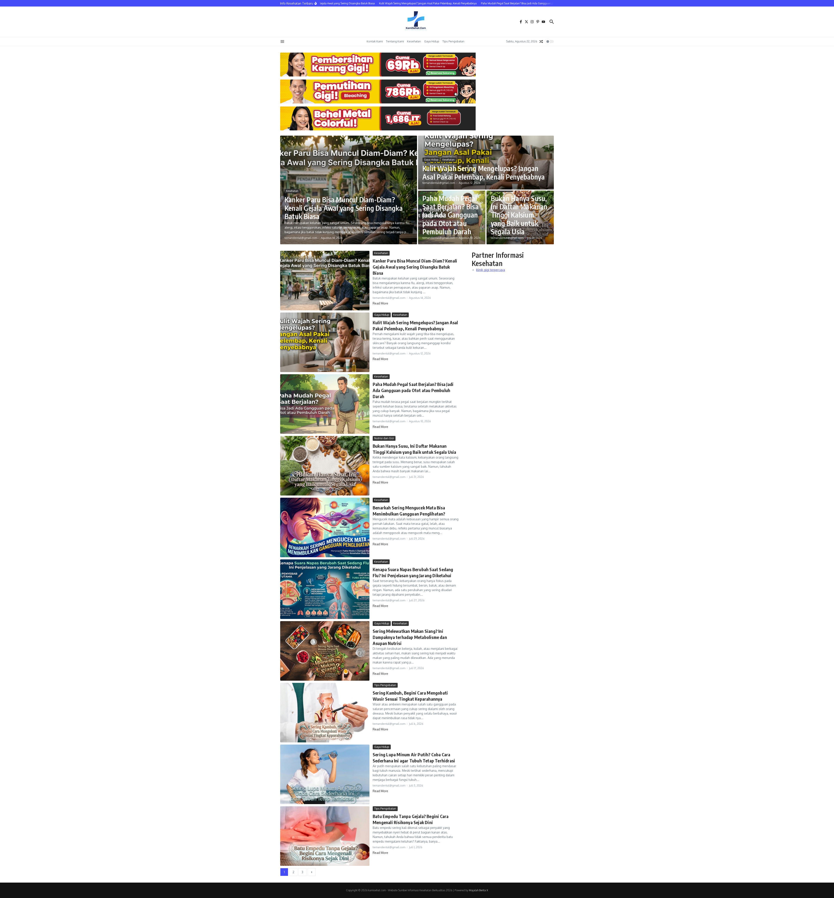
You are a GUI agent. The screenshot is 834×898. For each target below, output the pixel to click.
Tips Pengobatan (453, 41)
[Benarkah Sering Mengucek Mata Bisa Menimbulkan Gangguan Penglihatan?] (324, 527)
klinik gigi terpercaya (490, 270)
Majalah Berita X (478, 890)
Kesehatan (414, 41)
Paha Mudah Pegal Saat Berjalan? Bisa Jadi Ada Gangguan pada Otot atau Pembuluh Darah (450, 215)
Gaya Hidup (431, 41)
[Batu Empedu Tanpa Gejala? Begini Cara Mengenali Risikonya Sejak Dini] (324, 836)
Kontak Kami (375, 41)
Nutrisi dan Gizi (384, 438)
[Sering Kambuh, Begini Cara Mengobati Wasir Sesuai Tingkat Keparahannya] (324, 712)
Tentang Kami (395, 41)
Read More (380, 303)
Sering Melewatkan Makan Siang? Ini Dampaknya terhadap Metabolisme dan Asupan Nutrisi (410, 637)
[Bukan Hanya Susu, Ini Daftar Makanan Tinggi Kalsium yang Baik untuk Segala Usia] (324, 466)
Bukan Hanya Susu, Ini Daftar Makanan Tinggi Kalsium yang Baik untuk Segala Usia (519, 215)
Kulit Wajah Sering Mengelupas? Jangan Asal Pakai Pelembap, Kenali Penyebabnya (483, 172)
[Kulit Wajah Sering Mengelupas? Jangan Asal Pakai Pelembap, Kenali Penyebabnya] (324, 342)
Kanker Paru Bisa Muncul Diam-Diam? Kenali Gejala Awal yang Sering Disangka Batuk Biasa (344, 208)
